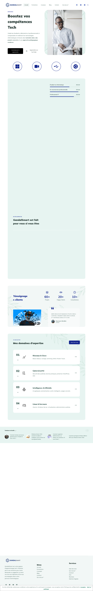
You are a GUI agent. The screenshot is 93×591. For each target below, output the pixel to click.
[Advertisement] (28, 149)
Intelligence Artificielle (42, 388)
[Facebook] (77, 5)
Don (70, 575)
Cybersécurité (38, 371)
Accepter (83, 587)
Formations (35, 5)
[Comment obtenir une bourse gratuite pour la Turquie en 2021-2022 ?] (7, 437)
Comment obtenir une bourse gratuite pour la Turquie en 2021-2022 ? (17, 436)
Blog (50, 5)
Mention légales (73, 579)
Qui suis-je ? (65, 5)
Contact (57, 5)
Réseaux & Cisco (39, 356)
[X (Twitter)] (81, 5)
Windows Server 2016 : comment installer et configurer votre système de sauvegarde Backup (38, 436)
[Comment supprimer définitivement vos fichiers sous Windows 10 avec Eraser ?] (50, 437)
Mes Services (73, 569)
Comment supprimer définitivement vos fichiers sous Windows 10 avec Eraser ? (59, 436)
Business (71, 577)
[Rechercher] (87, 4)
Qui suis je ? (72, 571)
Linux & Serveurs (40, 404)
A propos (43, 5)
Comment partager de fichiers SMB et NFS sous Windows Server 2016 (78, 436)
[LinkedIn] (17, 584)
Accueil (26, 5)
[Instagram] (84, 5)
